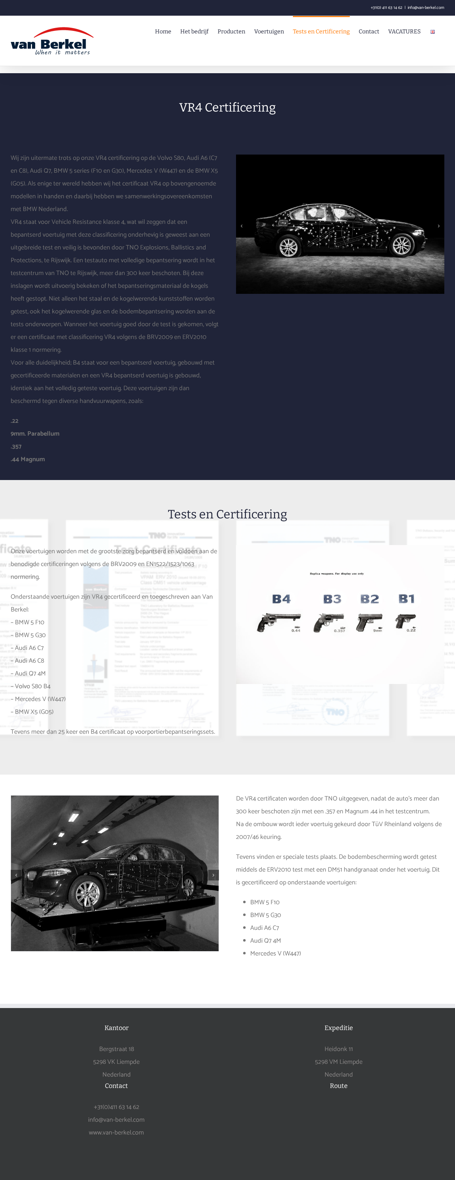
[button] (241, 226)
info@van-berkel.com (426, 7)
